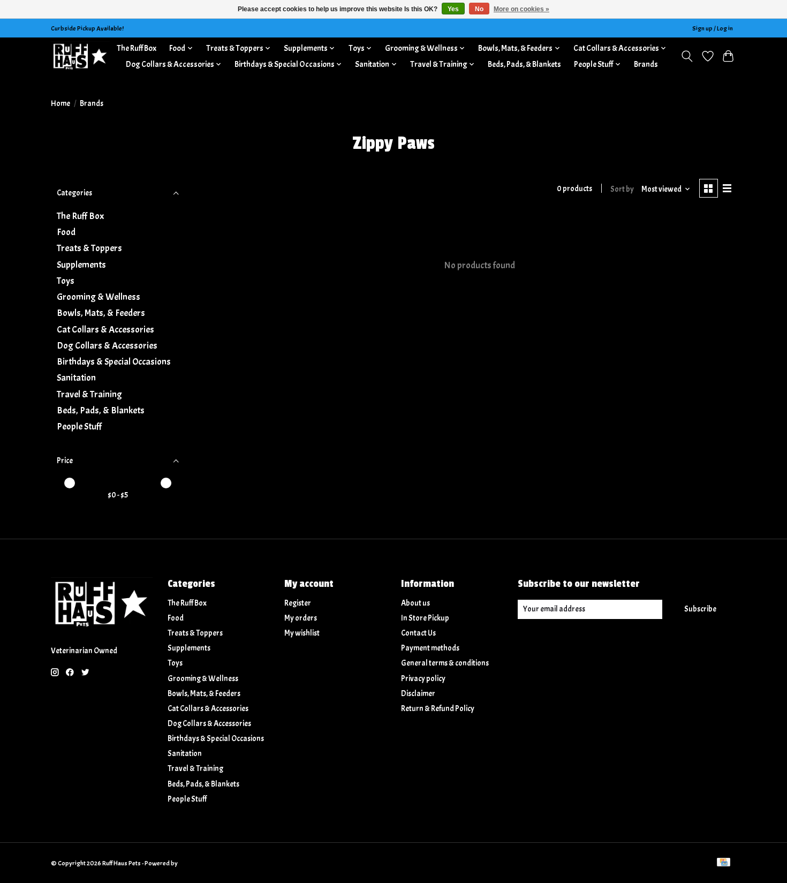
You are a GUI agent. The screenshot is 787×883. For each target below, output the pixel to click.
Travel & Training (89, 394)
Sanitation (76, 377)
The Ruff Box (136, 48)
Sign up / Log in (712, 28)
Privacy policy (423, 679)
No (479, 9)
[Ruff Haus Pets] (80, 56)
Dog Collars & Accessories (107, 345)
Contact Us (418, 633)
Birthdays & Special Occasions (114, 361)
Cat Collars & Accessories (105, 329)
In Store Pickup (425, 618)
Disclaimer (418, 694)
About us (415, 603)
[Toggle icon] (687, 56)
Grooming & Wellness (98, 297)
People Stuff (79, 426)
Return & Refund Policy (437, 709)
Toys (65, 280)
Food (66, 232)
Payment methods (430, 648)
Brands (646, 64)
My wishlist (302, 633)
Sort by (622, 189)
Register (297, 603)
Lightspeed (194, 863)
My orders (300, 618)
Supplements (81, 264)
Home (60, 104)
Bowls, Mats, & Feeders (101, 313)
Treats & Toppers (89, 248)
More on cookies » (521, 9)
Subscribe (700, 609)
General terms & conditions (445, 663)
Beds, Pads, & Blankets (524, 64)
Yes (453, 9)
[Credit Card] (723, 863)
